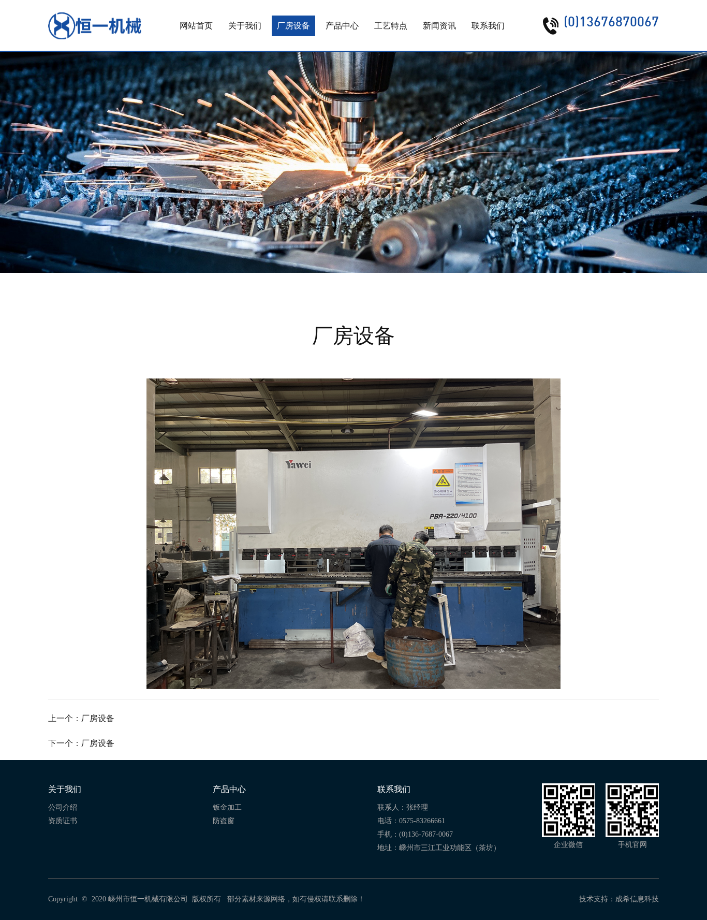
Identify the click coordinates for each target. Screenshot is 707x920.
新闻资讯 (439, 25)
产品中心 (342, 25)
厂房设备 (293, 25)
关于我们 (244, 25)
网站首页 (196, 25)
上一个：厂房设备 (81, 718)
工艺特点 (390, 25)
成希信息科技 (637, 899)
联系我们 (488, 25)
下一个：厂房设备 (81, 743)
